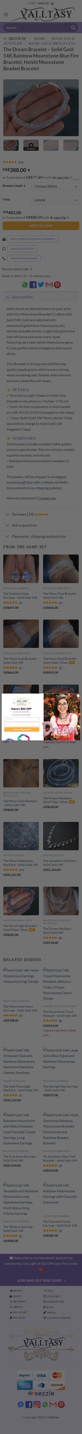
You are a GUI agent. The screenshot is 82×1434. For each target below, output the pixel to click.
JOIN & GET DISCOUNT (21, 729)
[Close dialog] (78, 695)
